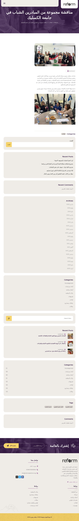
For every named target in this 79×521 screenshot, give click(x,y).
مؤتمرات (75, 505)
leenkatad (72, 71)
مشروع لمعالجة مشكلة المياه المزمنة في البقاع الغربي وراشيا (57, 164)
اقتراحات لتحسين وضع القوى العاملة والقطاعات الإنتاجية (52, 335)
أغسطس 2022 (69, 233)
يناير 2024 (70, 222)
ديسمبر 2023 (69, 226)
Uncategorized (69, 283)
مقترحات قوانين (73, 500)
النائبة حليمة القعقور (58, 407)
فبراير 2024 (70, 218)
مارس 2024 (69, 215)
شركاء (75, 495)
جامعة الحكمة (48, 407)
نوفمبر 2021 (70, 243)
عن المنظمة (74, 492)
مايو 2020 (70, 265)
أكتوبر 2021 (70, 247)
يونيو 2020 (70, 261)
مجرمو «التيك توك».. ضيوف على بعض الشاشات (61, 167)
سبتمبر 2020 (69, 254)
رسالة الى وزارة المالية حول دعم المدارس (55, 351)
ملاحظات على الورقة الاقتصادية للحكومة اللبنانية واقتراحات (51, 343)
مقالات (71, 306)
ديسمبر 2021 (69, 240)
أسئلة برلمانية (69, 290)
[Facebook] (22, 477)
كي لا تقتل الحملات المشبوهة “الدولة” (63, 160)
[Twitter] (20, 477)
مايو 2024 (70, 211)
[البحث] (9, 318)
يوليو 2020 (70, 258)
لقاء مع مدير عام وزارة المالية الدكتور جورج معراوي (60, 170)
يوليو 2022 (70, 236)
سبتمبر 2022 (69, 229)
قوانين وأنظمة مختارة (32, 503)
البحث (71, 141)
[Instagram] (17, 477)
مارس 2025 (70, 204)
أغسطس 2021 (69, 250)
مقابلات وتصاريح (69, 303)
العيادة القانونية (69, 407)
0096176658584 (31, 469)
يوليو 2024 (70, 208)
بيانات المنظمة (69, 293)
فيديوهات (70, 296)
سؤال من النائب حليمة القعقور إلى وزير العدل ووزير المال (58, 174)
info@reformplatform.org (29, 473)
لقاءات (63, 134)
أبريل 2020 (70, 268)
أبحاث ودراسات (69, 286)
